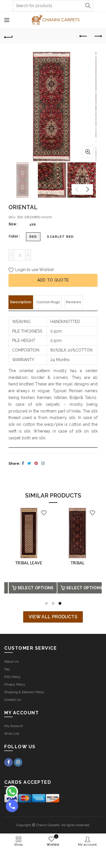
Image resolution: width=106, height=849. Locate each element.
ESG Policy (12, 677)
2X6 (32, 224)
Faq (7, 669)
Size (12, 224)
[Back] (8, 36)
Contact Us (12, 700)
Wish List (11, 733)
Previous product (83, 36)
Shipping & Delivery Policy (24, 692)
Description (20, 302)
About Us (11, 662)
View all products (53, 616)
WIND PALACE (82, 563)
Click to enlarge (88, 152)
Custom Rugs (48, 302)
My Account (13, 726)
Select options (40, 588)
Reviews (73, 302)
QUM (33, 563)
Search (87, 5)
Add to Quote (53, 280)
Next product (97, 36)
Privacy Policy (14, 684)
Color (13, 236)
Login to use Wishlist (34, 269)
